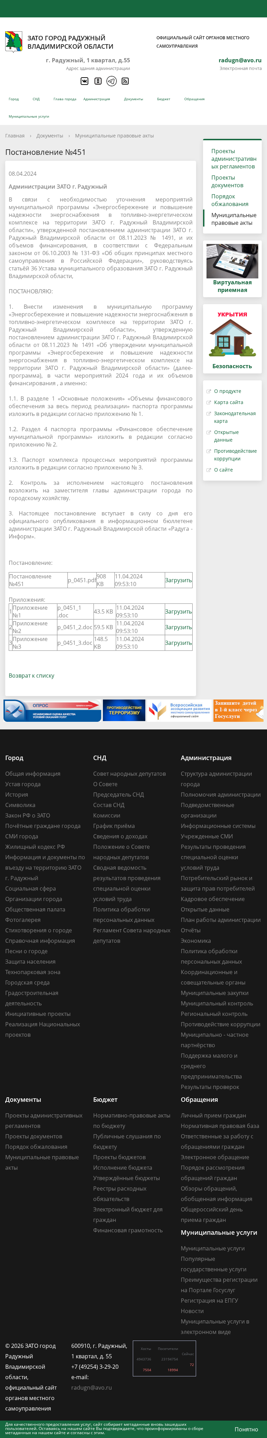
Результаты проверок (210, 1087)
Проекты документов (227, 181)
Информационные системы (218, 826)
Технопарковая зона (32, 972)
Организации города (33, 899)
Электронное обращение (215, 1157)
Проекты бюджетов (119, 1157)
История (16, 794)
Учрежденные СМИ (207, 836)
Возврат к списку (31, 675)
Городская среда (27, 982)
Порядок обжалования (230, 200)
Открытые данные (205, 909)
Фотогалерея (23, 920)
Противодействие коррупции (220, 1024)
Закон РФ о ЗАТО (27, 815)
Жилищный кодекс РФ (35, 847)
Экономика (196, 941)
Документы (133, 98)
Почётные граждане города (43, 826)
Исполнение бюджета (122, 1167)
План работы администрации (221, 920)
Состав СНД (108, 805)
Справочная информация (40, 941)
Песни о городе (26, 951)
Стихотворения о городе (38, 930)
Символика (20, 805)
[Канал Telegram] (111, 81)
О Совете (105, 784)
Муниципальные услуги (29, 116)
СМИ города (21, 836)
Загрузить (178, 580)
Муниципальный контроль (217, 1003)
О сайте (223, 469)
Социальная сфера (30, 888)
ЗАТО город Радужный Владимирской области (138, 42)
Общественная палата (35, 909)
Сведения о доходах (120, 836)
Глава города (65, 98)
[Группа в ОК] (97, 81)
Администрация (96, 98)
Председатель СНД (118, 794)
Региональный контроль (214, 1014)
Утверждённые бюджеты (126, 1178)
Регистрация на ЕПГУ (209, 1300)
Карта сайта (228, 402)
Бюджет (163, 98)
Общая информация (32, 773)
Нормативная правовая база (220, 1126)
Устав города (23, 784)
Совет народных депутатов (129, 773)
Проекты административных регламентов (234, 158)
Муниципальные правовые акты (114, 135)
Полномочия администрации (221, 794)
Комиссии (106, 815)
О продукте (227, 391)
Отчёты (191, 930)
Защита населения (30, 961)
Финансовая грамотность (128, 1230)
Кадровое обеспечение (213, 899)
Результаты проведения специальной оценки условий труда (213, 857)
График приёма (114, 826)
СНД (36, 98)
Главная (15, 135)
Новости (192, 1311)
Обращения (194, 98)
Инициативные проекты (38, 1014)
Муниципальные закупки (215, 993)
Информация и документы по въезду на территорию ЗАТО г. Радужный (45, 867)
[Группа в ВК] (84, 81)
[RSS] (125, 81)
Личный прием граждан (213, 1115)
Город (14, 98)
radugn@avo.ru (240, 60)
